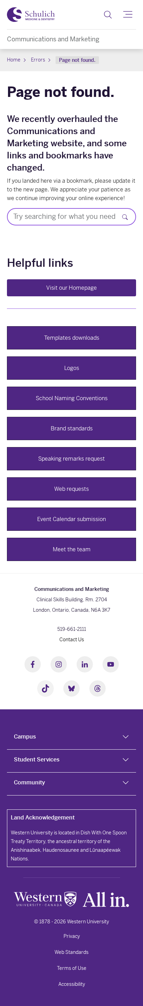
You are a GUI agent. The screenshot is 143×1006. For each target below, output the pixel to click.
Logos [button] (71, 368)
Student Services (36, 759)
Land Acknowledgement (43, 817)
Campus (25, 736)
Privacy (72, 936)
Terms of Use (71, 968)
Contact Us (71, 639)
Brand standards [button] (72, 428)
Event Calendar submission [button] (71, 519)
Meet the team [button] (72, 549)
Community (29, 782)
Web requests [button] (71, 489)
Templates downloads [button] (71, 337)
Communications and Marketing (53, 39)
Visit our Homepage (71, 287)
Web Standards (71, 952)
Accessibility (71, 984)
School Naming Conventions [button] (72, 398)
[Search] (107, 14)
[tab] (71, 738)
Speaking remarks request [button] (71, 458)
